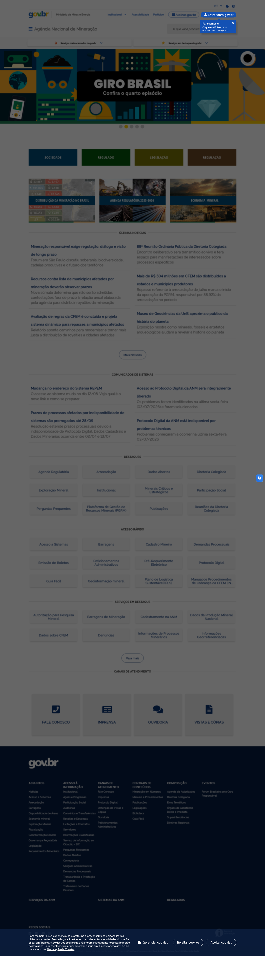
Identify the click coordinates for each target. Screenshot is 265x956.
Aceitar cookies (221, 942)
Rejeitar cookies (188, 942)
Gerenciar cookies (155, 942)
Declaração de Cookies (60, 949)
